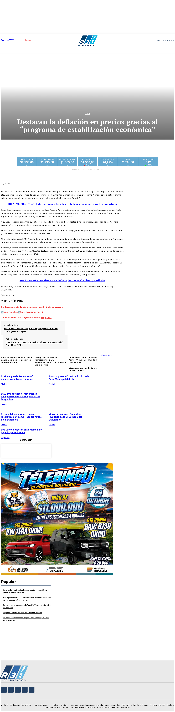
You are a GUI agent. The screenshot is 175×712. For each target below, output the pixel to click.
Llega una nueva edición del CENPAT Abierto (83, 369)
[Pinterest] (26, 450)
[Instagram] (11, 690)
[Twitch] (17, 690)
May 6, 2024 (46, 317)
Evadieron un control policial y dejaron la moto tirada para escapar (31, 330)
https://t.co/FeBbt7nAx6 (31, 312)
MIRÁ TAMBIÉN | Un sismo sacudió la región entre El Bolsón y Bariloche (62, 280)
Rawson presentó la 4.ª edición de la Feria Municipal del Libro (69, 378)
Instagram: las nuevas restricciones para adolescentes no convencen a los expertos (27, 598)
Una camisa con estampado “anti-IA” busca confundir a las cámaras (83, 359)
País (87, 114)
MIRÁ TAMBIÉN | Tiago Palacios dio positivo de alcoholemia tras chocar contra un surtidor (62, 204)
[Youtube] (31, 690)
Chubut (52, 384)
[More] (44, 450)
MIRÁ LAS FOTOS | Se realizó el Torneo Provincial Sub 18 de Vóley (34, 343)
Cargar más (106, 355)
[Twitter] (17, 450)
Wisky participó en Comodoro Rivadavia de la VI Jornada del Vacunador (65, 417)
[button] (23, 40)
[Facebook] (7, 450)
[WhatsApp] (35, 450)
